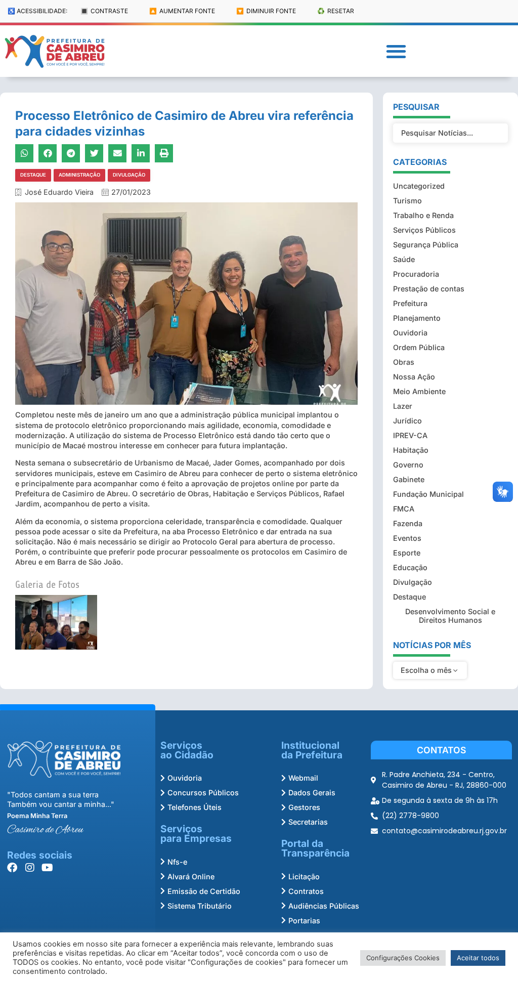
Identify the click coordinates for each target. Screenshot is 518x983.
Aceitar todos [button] (478, 958)
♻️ (335, 11)
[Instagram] (30, 868)
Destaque (33, 175)
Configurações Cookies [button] (403, 958)
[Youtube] (47, 868)
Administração (79, 175)
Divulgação (129, 175)
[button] (396, 51)
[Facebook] (12, 868)
